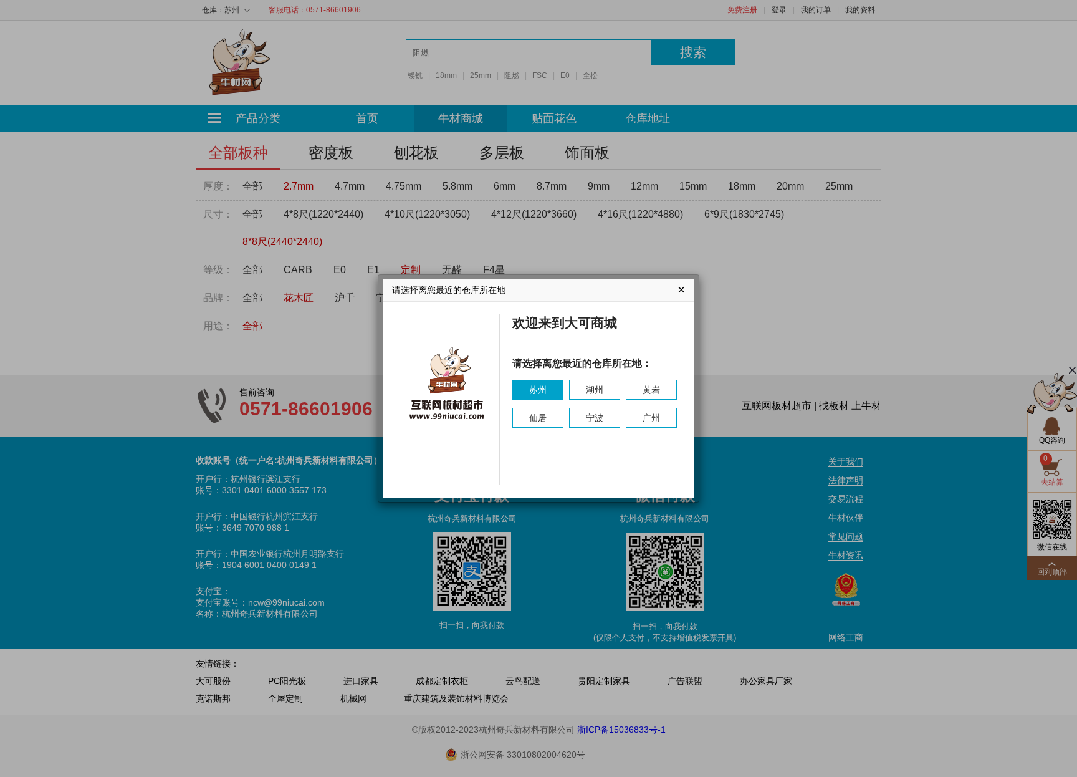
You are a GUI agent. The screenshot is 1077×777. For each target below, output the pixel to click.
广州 (651, 418)
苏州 (538, 390)
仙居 (538, 418)
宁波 (594, 418)
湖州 (594, 390)
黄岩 (651, 390)
